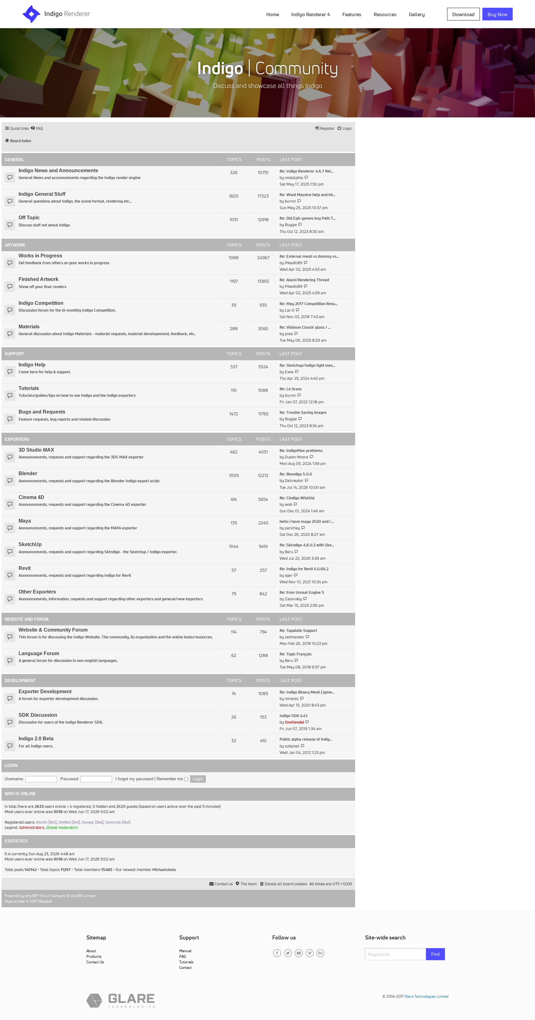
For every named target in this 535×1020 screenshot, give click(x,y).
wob (288, 504)
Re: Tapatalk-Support (298, 630)
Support (14, 354)
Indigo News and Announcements (58, 170)
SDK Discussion (38, 715)
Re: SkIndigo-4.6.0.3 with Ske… (307, 545)
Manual (185, 950)
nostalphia (294, 177)
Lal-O (289, 310)
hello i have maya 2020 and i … (307, 521)
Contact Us (95, 962)
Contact (185, 967)
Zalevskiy (293, 599)
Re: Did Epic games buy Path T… (308, 218)
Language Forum (39, 653)
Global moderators (62, 827)
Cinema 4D (31, 497)
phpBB (31, 895)
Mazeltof (45, 901)
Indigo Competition (41, 303)
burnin (290, 201)
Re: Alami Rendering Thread (304, 279)
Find (435, 954)
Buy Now (497, 14)
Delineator (294, 480)
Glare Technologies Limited (427, 996)
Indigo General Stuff (42, 194)
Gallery (417, 14)
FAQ (182, 956)
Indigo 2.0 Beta (36, 738)
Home (272, 14)
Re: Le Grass (291, 389)
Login (11, 766)
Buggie (291, 224)
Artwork (15, 245)
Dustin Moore (296, 457)
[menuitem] (273, 14)
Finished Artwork (39, 279)
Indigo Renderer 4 (310, 14)
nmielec (292, 698)
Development (20, 680)
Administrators (31, 827)
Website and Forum (27, 619)
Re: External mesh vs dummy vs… (309, 256)
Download (463, 14)
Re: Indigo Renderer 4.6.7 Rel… (307, 171)
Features (351, 14)
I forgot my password (134, 779)
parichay (292, 528)
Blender (28, 473)
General (14, 159)
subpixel (292, 746)
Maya (25, 520)
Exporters (17, 439)
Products (94, 956)
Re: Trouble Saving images (303, 412)
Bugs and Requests (42, 411)
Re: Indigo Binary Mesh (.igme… (307, 692)
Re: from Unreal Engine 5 (302, 592)
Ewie (289, 371)
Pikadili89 (293, 262)
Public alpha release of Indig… (306, 739)
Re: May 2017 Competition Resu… (309, 303)
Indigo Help (32, 364)
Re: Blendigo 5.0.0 (296, 474)
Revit (25, 568)
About (91, 950)
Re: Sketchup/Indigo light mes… (307, 365)
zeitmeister (294, 637)
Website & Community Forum (53, 630)
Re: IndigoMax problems (301, 450)
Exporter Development (45, 691)
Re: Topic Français (295, 654)
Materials (29, 326)
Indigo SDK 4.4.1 (293, 715)
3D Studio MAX (36, 450)
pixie (289, 333)
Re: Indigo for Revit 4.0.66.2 (304, 568)
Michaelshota (164, 869)
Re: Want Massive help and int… (308, 194)
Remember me (170, 779)
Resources (385, 14)
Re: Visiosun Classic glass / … (305, 327)
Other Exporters (37, 591)
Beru (289, 551)
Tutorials (29, 388)
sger (289, 575)
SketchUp (30, 544)
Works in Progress (40, 255)
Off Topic (29, 217)
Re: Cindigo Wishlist (297, 498)
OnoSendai (294, 722)
